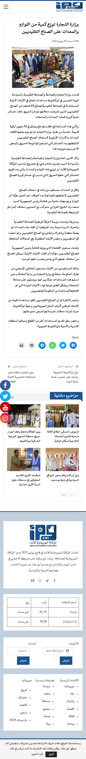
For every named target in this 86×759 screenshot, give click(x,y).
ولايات (70, 701)
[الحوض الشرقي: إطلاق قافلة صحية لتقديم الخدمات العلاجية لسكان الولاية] (62, 415)
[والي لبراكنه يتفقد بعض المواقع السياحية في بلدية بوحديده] (62, 459)
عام (72, 694)
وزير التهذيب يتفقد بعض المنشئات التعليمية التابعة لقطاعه (21, 377)
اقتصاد (71, 709)
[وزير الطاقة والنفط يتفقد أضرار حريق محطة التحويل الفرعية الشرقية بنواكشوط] (23, 415)
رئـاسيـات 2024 (18, 720)
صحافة (46, 701)
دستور (23, 713)
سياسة (46, 686)
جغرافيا (22, 697)
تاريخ (24, 690)
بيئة (48, 724)
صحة (47, 716)
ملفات (47, 694)
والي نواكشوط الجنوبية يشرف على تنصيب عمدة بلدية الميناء (64, 377)
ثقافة (72, 716)
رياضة (71, 724)
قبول (51, 754)
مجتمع (46, 709)
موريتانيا (70, 686)
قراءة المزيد (37, 754)
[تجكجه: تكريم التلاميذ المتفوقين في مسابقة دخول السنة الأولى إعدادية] (23, 459)
